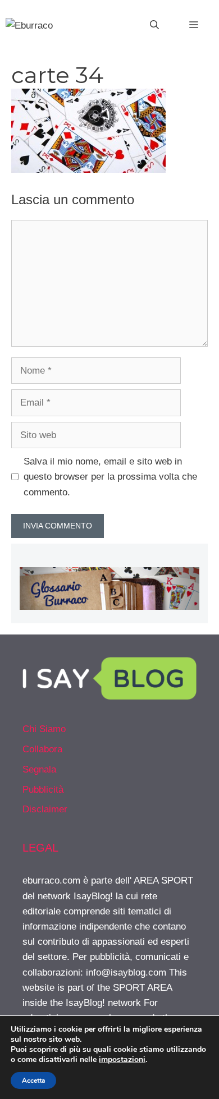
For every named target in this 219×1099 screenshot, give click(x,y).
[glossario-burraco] (109, 606)
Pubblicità (42, 789)
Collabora (42, 749)
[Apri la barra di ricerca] (154, 25)
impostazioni (122, 1060)
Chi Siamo (44, 729)
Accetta (33, 1080)
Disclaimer (44, 809)
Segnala (39, 769)
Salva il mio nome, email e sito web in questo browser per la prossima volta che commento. (110, 476)
